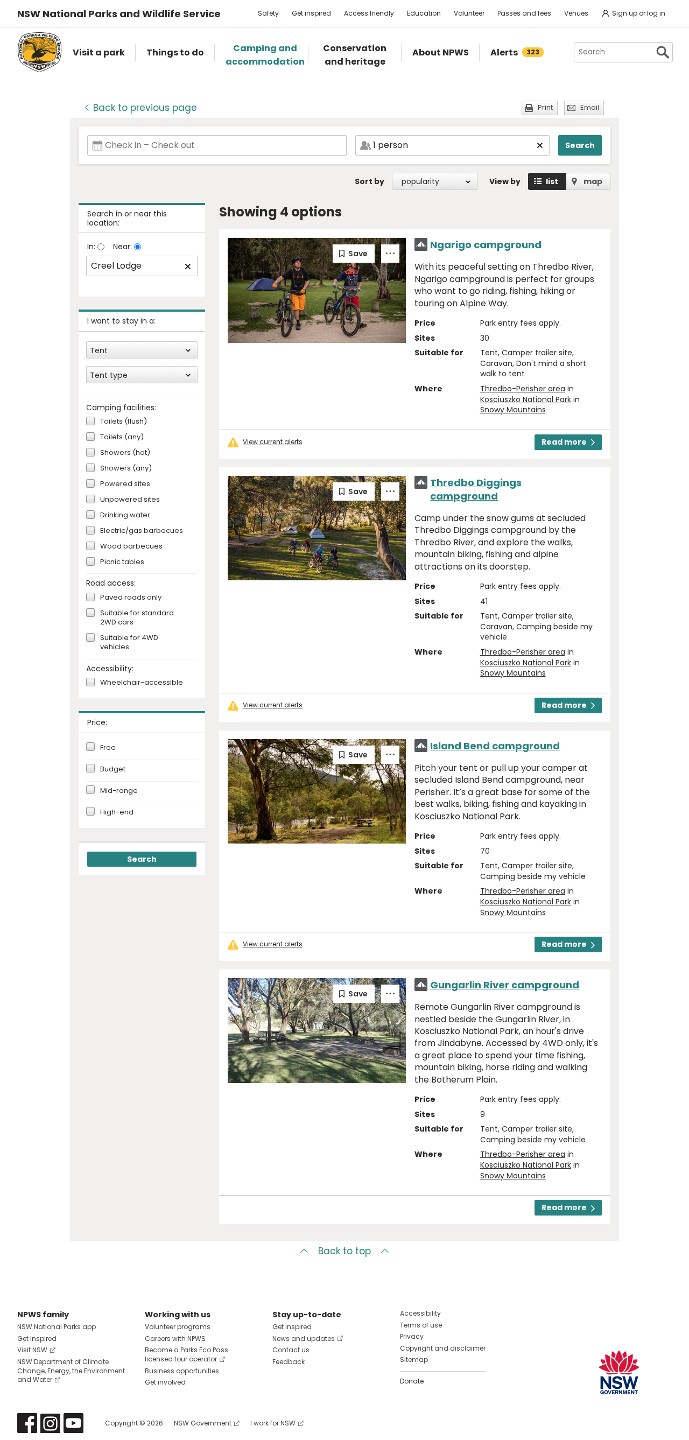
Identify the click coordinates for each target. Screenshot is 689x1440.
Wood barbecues (131, 546)
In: (92, 246)
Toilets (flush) (123, 421)
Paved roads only (130, 597)
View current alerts (273, 442)
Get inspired (311, 13)
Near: (123, 246)
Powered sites (125, 484)
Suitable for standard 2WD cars (137, 618)
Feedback (288, 1361)
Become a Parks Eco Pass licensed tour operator (186, 1354)
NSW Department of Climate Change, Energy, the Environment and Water (71, 1371)
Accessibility (420, 1313)
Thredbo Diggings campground (476, 489)
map (592, 181)
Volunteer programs (177, 1326)
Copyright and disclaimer (443, 1348)
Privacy (412, 1336)
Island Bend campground (495, 746)
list (552, 181)
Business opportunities (182, 1370)
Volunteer (469, 13)
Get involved (165, 1382)
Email (589, 107)
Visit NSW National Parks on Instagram (50, 1423)
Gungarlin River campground (504, 985)
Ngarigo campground (486, 244)
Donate (412, 1381)
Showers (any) (126, 468)
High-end (116, 812)
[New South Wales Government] (619, 1372)
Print (545, 107)
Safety (268, 13)
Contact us (291, 1349)
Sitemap (414, 1359)
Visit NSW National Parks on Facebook (27, 1423)
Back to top (344, 1251)
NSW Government (202, 1423)
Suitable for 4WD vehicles (129, 643)
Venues (576, 13)
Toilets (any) (122, 437)
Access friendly (369, 13)
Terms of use (421, 1325)
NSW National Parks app (56, 1326)
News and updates (303, 1338)
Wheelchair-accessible (141, 682)
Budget (112, 769)
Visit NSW (32, 1349)
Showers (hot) (125, 453)
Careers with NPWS (175, 1338)
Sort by (369, 181)
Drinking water (125, 515)
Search (580, 145)
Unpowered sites (130, 499)
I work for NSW (273, 1423)
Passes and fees (524, 13)
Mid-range (119, 791)
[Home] (39, 52)
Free (108, 748)
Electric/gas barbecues (141, 531)
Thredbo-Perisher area (522, 388)
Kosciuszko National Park (525, 399)
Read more (564, 442)
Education (424, 13)
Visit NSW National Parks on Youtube (73, 1423)
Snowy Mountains (513, 409)
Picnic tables (122, 562)
